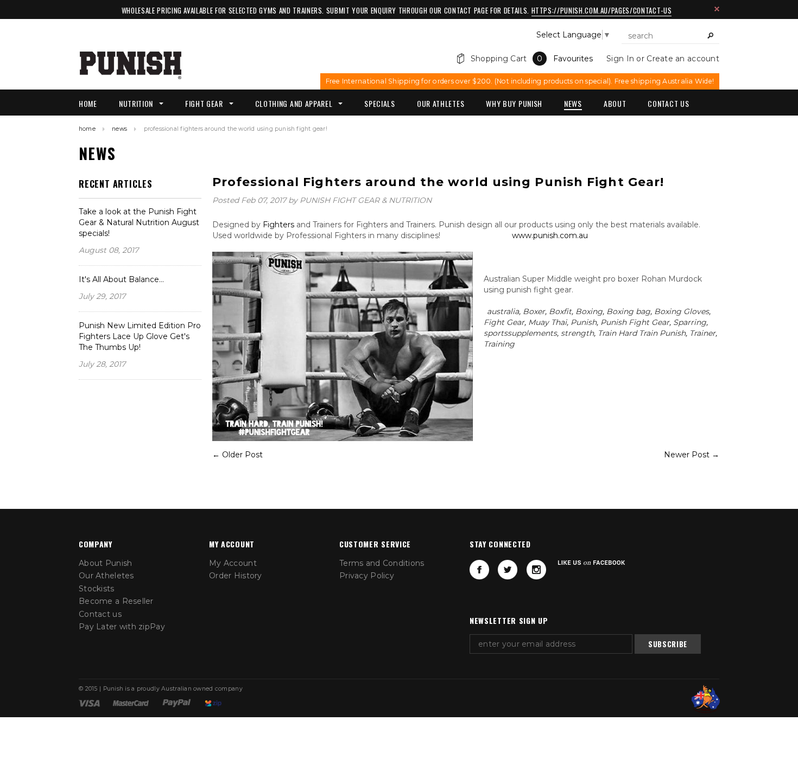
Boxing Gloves (681, 311)
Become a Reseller (116, 601)
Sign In (620, 58)
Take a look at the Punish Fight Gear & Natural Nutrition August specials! (139, 222)
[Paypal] (176, 702)
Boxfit (560, 311)
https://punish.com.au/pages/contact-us (601, 10)
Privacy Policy (366, 575)
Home (87, 128)
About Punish (105, 563)
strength (577, 333)
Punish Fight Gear (634, 322)
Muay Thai (547, 322)
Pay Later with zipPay (122, 626)
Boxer (534, 311)
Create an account (683, 58)
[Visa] (89, 702)
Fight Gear (504, 322)
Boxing (589, 311)
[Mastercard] (131, 702)
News (119, 128)
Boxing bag (628, 311)
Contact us (100, 614)
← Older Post (237, 455)
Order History (235, 575)
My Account (233, 563)
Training (499, 344)
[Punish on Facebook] (479, 569)
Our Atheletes (106, 575)
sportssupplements (520, 333)
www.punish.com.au (549, 235)
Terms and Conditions (382, 563)
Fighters (277, 224)
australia (503, 311)
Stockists (97, 589)
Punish (584, 322)
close (716, 9)
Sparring (689, 322)
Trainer (702, 333)
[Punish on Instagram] (536, 569)
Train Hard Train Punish (642, 333)
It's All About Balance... (121, 279)
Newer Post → (691, 455)
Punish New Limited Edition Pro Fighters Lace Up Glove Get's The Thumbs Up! (140, 336)
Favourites (573, 58)
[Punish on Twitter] (507, 569)
